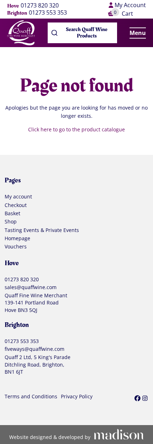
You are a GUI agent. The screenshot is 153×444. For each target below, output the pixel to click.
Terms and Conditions (31, 396)
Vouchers (16, 246)
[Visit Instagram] (145, 398)
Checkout (16, 205)
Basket (12, 213)
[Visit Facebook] (137, 398)
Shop (11, 221)
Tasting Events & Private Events (42, 230)
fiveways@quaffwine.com (34, 349)
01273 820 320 (40, 5)
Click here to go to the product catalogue (76, 129)
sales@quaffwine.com (31, 287)
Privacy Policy (77, 396)
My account (18, 196)
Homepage (17, 238)
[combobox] (82, 32)
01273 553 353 (48, 12)
